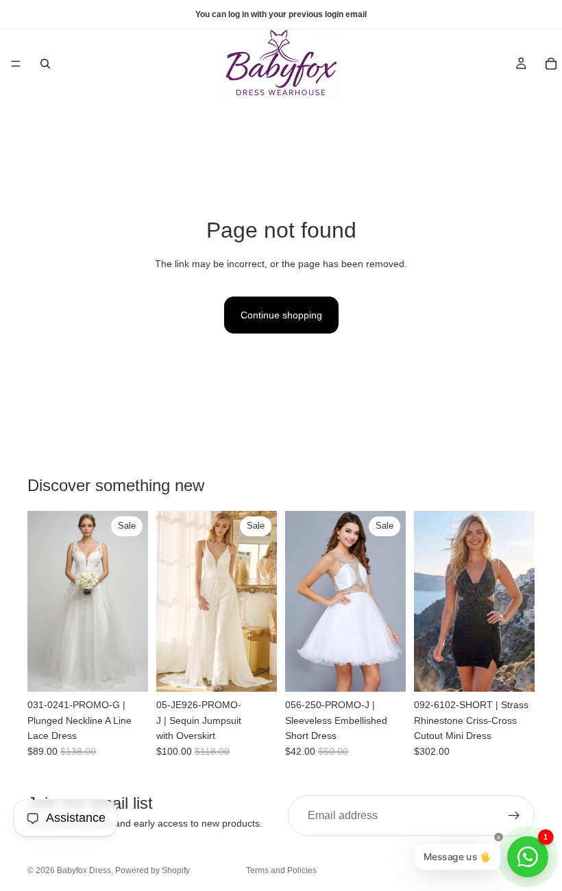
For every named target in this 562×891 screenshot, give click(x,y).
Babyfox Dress (84, 870)
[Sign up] (514, 815)
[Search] (45, 64)
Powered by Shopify (152, 870)
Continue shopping (281, 315)
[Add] (255, 670)
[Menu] (16, 63)
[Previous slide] (42, 601)
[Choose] (126, 670)
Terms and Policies (281, 870)
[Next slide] (133, 601)
